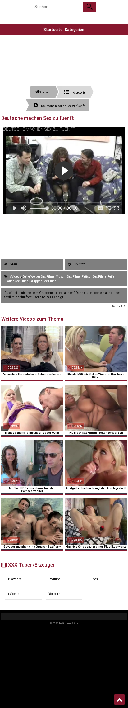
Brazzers (14, 579)
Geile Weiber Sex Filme (38, 276)
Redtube (54, 579)
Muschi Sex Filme (68, 276)
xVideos (15, 276)
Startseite (52, 29)
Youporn (54, 594)
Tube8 (93, 579)
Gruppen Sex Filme (43, 281)
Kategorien (74, 29)
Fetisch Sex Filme (94, 276)
